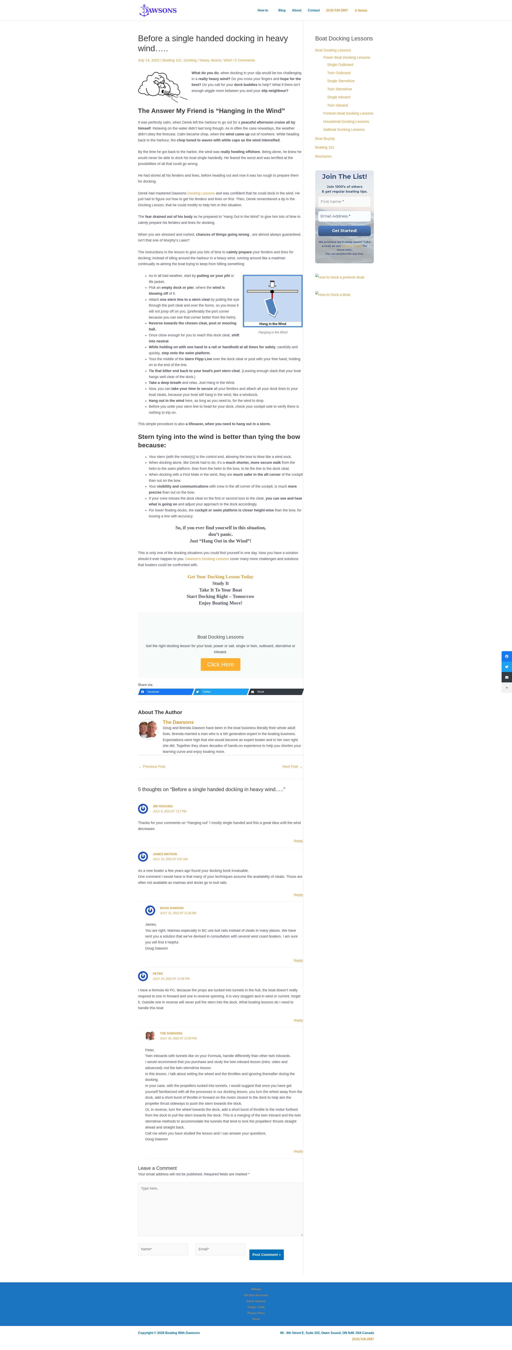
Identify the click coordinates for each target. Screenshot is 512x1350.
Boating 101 (172, 60)
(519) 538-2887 (363, 1339)
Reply (298, 841)
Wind (227, 60)
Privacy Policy (352, 245)
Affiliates (256, 1289)
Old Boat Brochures (256, 1295)
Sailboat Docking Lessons (344, 130)
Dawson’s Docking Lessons (207, 559)
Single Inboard (338, 97)
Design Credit (256, 1307)
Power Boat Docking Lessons (346, 57)
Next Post (292, 767)
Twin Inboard (337, 105)
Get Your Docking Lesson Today (220, 576)
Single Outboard (340, 65)
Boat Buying (325, 139)
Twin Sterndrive (339, 89)
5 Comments (245, 60)
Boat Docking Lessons (333, 50)
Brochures (323, 156)
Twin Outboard (339, 73)
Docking (190, 60)
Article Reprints (256, 1301)
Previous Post (151, 767)
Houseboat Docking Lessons (346, 122)
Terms (256, 1319)
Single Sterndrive (341, 81)
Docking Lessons (201, 193)
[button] (270, 10)
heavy (204, 60)
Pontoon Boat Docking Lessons (348, 113)
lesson (216, 60)
